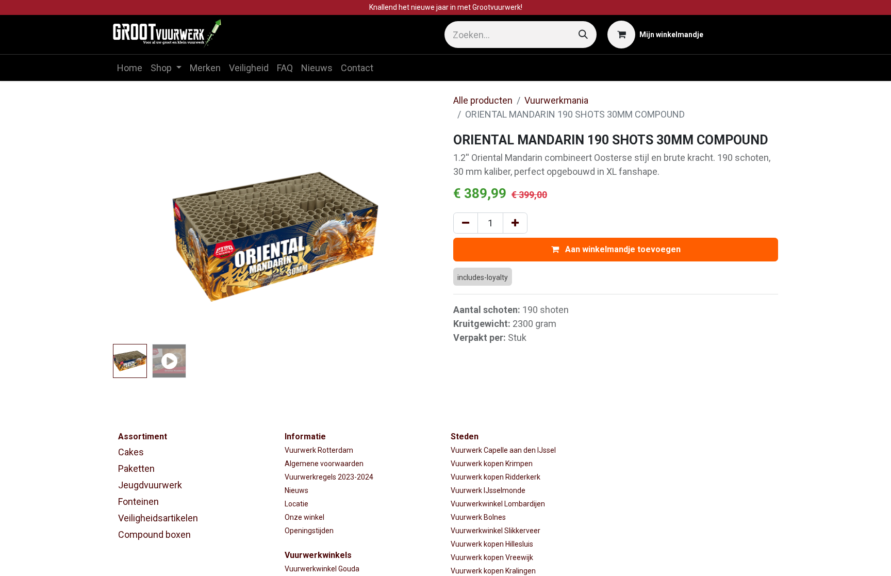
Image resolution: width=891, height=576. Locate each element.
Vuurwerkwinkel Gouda (322, 569)
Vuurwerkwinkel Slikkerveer (495, 530)
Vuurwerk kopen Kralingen (493, 571)
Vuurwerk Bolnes (478, 517)
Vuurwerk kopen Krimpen (492, 463)
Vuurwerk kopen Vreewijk (492, 557)
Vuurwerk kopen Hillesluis (492, 544)
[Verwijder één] (465, 223)
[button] (137, 236)
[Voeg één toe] (515, 223)
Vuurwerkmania (556, 100)
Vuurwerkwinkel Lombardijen (498, 504)
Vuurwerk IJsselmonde (488, 490)
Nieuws (296, 490)
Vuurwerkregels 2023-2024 (329, 477)
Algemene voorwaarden (324, 463)
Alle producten (483, 100)
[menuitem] (129, 68)
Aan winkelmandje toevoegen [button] (622, 249)
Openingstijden (309, 530)
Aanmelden (746, 34)
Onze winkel (304, 517)
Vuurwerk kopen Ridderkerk (495, 477)
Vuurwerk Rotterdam (319, 450)
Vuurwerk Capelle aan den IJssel (503, 450)
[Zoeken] (583, 34)
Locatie (296, 504)
